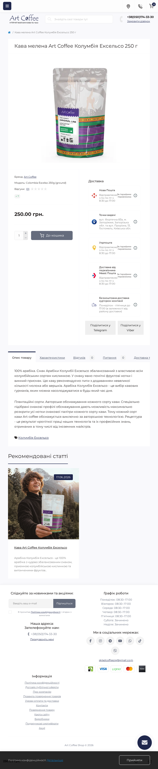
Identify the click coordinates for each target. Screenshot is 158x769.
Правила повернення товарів (42, 696)
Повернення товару (42, 709)
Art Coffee (30, 176)
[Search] (49, 19)
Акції (42, 728)
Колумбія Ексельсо (33, 438)
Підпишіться (64, 603)
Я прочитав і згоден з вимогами (44, 614)
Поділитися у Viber (131, 327)
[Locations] (128, 6)
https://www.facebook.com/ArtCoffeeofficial (90, 641)
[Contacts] (140, 6)
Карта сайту (42, 714)
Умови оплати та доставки (42, 700)
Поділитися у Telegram (100, 327)
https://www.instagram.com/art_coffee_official (100, 641)
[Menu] (7, 6)
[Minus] (25, 238)
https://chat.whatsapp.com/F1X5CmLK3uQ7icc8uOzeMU (130, 641)
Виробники (42, 718)
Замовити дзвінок (138, 21)
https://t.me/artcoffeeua (110, 641)
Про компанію (42, 691)
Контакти (42, 705)
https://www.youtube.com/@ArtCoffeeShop (120, 641)
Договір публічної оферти (42, 687)
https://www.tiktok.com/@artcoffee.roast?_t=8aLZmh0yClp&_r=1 (140, 641)
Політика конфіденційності (45, 612)
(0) (27, 189)
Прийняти (134, 760)
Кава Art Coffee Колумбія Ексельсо (40, 547)
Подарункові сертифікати (42, 723)
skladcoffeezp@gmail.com (116, 660)
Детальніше (55, 760)
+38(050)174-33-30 (140, 17)
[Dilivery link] (135, 195)
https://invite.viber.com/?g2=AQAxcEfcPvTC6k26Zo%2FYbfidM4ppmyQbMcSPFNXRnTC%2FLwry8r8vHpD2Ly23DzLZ (115, 651)
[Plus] (25, 233)
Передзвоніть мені (42, 639)
